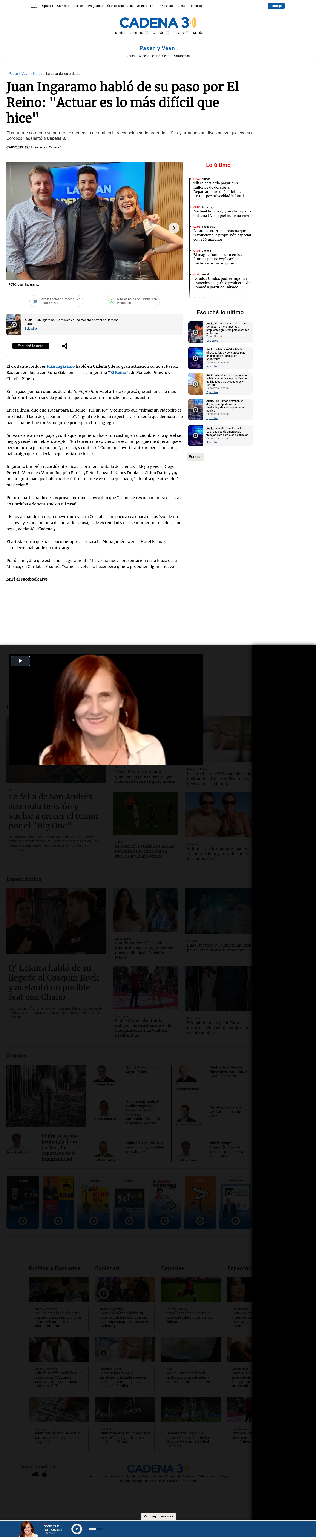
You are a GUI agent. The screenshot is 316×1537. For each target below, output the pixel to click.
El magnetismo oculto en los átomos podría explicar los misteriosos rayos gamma (217, 258)
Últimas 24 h (145, 6)
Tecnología (208, 207)
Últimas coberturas (120, 6)
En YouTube (165, 6)
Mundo (198, 33)
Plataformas (181, 56)
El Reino (118, 372)
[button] (174, 228)
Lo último (219, 165)
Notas (130, 56)
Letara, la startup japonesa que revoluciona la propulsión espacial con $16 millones (222, 235)
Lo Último (120, 33)
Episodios (31, 328)
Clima (181, 6)
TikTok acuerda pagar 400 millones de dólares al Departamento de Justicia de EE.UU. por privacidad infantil (218, 189)
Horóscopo (197, 6)
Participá (276, 6)
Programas (95, 6)
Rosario (179, 33)
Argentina (137, 33)
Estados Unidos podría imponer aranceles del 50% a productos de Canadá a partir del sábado (221, 282)
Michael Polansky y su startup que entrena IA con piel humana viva (222, 213)
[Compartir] (64, 346)
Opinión (78, 6)
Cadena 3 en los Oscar (154, 56)
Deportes (47, 6)
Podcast (196, 456)
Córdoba (158, 33)
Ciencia (206, 250)
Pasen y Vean (158, 48)
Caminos (63, 6)
